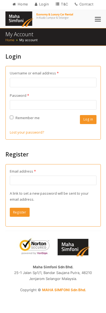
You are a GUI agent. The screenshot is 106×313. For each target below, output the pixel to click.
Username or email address (42, 73)
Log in (88, 119)
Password (27, 95)
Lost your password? (27, 132)
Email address (30, 171)
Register (19, 212)
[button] (98, 19)
